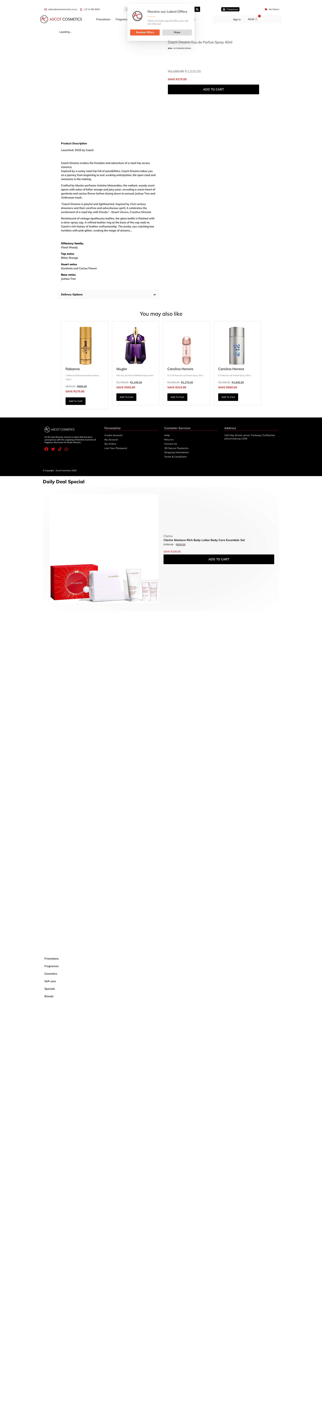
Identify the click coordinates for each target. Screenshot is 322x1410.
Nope (177, 32)
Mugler (121, 369)
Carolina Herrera (180, 369)
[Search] (197, 9)
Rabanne (73, 369)
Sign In (237, 19)
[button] (108, 294)
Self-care (50, 981)
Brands (48, 996)
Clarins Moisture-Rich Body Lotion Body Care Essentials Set (204, 540)
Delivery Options (72, 294)
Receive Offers (145, 32)
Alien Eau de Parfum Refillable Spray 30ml (134, 375)
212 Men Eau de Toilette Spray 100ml (234, 375)
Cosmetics (50, 973)
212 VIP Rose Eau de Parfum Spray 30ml (185, 375)
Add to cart (213, 89)
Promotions (103, 19)
